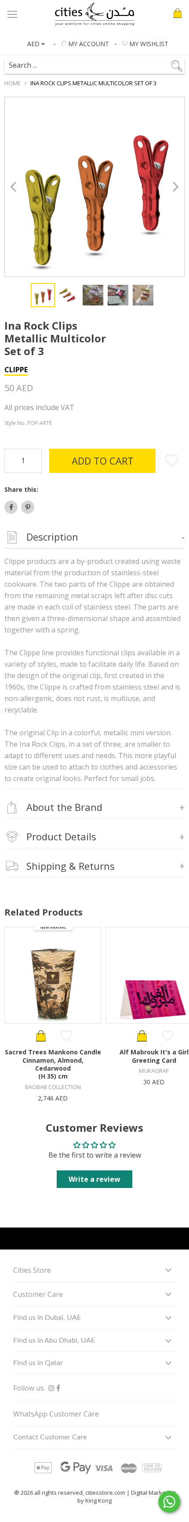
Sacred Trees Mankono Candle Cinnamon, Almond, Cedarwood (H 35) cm (53, 1064)
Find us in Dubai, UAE (47, 1317)
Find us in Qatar (38, 1362)
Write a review (94, 1179)
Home (12, 83)
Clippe (16, 369)
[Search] (89, 62)
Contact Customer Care (50, 1437)
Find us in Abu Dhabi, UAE (54, 1340)
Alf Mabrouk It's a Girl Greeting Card (154, 1056)
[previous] (14, 187)
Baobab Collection (53, 1087)
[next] (174, 187)
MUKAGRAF (154, 1071)
